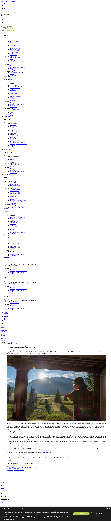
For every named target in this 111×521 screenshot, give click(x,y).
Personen (12, 160)
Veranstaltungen (13, 68)
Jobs (11, 92)
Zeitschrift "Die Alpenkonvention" (18, 206)
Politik (11, 59)
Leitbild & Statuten (14, 41)
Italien (5, 275)
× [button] (109, 508)
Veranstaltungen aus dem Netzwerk (18, 144)
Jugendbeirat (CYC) (14, 51)
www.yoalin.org (47, 452)
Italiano (5, 315)
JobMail (12, 112)
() (22, 463)
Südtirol (5, 235)
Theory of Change (14, 42)
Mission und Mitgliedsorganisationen (18, 217)
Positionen (12, 60)
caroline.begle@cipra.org (68, 457)
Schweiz (6, 208)
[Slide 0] (7, 466)
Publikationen (13, 61)
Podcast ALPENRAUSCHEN (17, 207)
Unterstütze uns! (13, 55)
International (7, 76)
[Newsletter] (4, 4)
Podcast (11, 115)
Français (6, 313)
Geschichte (12, 45)
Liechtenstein (7, 149)
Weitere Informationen (49, 514)
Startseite (6, 340)
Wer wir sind (13, 125)
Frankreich (6, 257)
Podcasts (12, 74)
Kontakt (12, 53)
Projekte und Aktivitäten (15, 226)
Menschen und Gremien (15, 126)
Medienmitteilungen (8, 342)
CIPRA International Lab (16, 86)
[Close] (4, 122)
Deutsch (6, 312)
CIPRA (5, 32)
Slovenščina (6, 316)
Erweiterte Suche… (5, 14)
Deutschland (7, 116)
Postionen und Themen (15, 135)
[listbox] (107, 508)
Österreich (6, 174)
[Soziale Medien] (4, 8)
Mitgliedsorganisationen (15, 49)
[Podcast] (4, 6)
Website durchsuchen (6, 11)
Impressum (3, 504)
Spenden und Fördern (15, 131)
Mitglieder (12, 159)
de (4, 18)
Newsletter (12, 148)
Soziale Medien (13, 75)
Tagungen (12, 63)
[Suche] (15, 12)
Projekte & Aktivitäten (15, 57)
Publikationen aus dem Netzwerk (17, 67)
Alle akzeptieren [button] (81, 513)
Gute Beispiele (13, 70)
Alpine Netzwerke (14, 52)
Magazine (3, 485)
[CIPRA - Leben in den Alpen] (8, 1)
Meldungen (12, 65)
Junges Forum (13, 127)
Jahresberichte (13, 100)
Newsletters (3, 483)
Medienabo (12, 113)
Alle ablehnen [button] (98, 513)
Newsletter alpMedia (15, 109)
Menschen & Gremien (15, 48)
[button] (37, 519)
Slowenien (6, 293)
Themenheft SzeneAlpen (16, 111)
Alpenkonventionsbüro (15, 189)
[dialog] (55, 514)
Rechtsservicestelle (14, 191)
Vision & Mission (14, 85)
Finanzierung (13, 90)
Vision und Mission (14, 158)
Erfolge (11, 46)
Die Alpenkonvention (15, 192)
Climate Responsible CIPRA (16, 44)
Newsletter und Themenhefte (16, 72)
